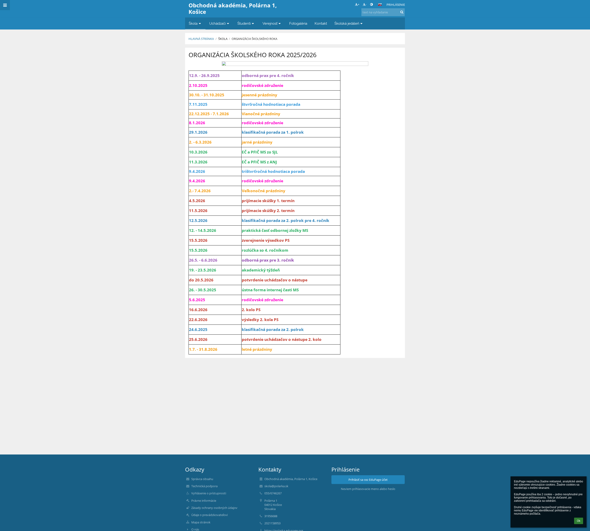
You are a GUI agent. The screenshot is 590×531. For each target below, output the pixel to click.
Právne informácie (203, 501)
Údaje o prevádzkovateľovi (209, 515)
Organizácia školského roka (254, 39)
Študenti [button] (244, 23)
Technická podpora (204, 486)
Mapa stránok (200, 522)
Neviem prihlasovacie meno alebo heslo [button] (368, 489)
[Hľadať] (401, 12)
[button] (371, 4)
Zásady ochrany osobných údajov (214, 508)
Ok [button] (578, 520)
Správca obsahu (202, 479)
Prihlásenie (395, 5)
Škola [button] (193, 23)
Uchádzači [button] (217, 23)
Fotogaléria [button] (298, 23)
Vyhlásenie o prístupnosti (208, 493)
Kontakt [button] (321, 23)
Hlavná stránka (201, 39)
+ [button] (358, 4)
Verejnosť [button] (270, 23)
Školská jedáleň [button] (346, 23)
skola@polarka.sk (276, 486)
